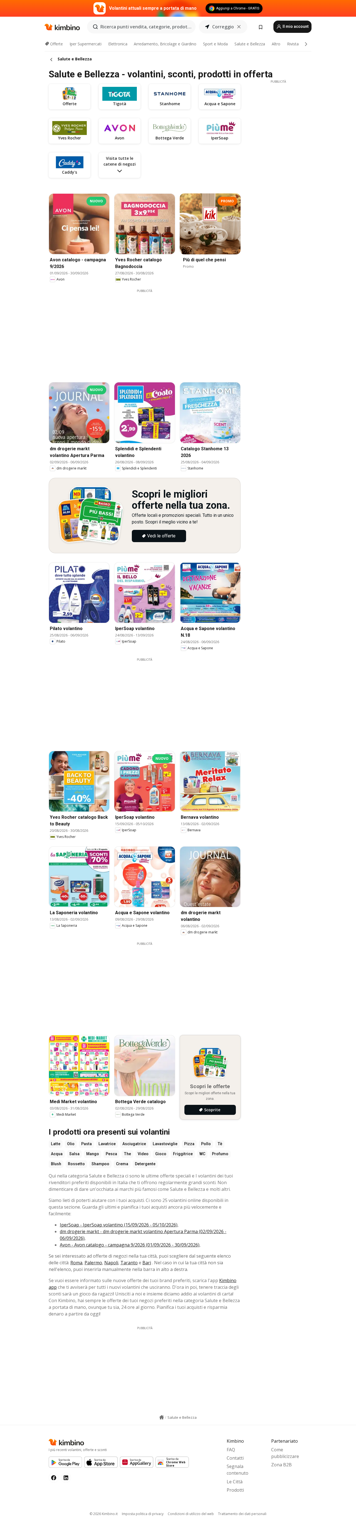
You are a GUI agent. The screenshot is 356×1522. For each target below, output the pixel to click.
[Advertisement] (149, 332)
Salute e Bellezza (249, 43)
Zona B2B (281, 1465)
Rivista (293, 43)
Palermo (93, 1263)
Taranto (129, 1263)
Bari (146, 1263)
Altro (276, 43)
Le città (235, 1482)
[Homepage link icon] (161, 1417)
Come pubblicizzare (285, 1453)
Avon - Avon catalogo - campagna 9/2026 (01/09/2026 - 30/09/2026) (129, 1245)
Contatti (235, 1458)
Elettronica (117, 43)
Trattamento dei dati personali (242, 1513)
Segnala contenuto (237, 1469)
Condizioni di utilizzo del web (191, 1513)
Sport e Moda (215, 43)
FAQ (231, 1450)
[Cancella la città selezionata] (239, 26)
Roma (76, 1263)
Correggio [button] (223, 27)
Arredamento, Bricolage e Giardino (165, 43)
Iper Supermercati (86, 43)
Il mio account (295, 26)
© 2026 (104, 1513)
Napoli (111, 1263)
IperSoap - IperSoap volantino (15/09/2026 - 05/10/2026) (118, 1225)
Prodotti (235, 1490)
